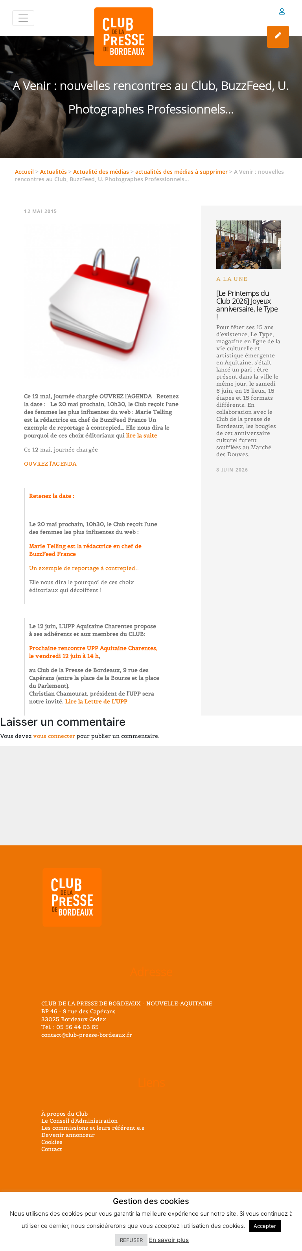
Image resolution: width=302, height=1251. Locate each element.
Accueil (24, 171)
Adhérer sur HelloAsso (278, 37)
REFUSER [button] (131, 1240)
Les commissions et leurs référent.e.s (92, 1127)
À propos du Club (64, 1113)
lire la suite (141, 435)
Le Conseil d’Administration (79, 1120)
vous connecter (54, 735)
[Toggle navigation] (23, 18)
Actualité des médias (101, 171)
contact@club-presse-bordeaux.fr (86, 1034)
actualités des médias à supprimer (181, 171)
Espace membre (282, 12)
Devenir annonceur (68, 1134)
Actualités (53, 171)
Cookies (52, 1141)
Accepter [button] (265, 1226)
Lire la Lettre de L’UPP (96, 701)
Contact (51, 1149)
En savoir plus (169, 1240)
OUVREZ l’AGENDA (50, 463)
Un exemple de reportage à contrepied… (84, 568)
